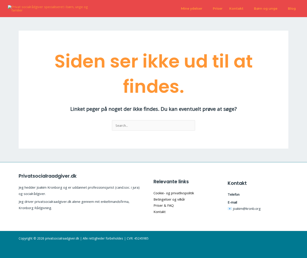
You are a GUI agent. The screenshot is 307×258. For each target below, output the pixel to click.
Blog (292, 8)
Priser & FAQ (164, 205)
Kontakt (236, 8)
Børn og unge (265, 8)
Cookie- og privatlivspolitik (174, 193)
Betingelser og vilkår (169, 199)
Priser (217, 8)
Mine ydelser (191, 8)
